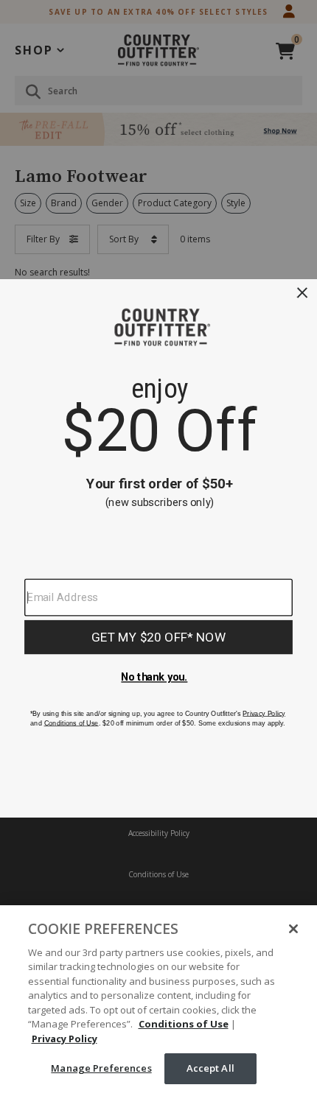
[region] (158, 1000)
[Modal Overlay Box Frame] (158, 548)
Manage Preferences (101, 1068)
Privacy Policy (64, 1038)
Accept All (210, 1068)
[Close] (293, 929)
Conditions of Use (184, 1023)
